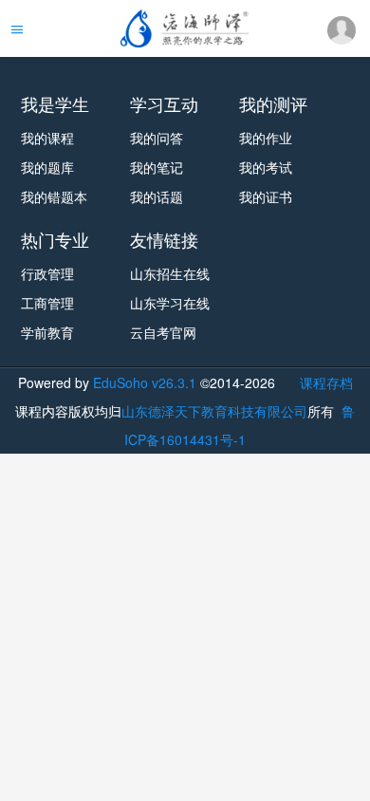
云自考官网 (163, 332)
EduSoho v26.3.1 (144, 382)
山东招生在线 (170, 273)
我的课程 (47, 137)
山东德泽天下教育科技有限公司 (214, 410)
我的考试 (265, 167)
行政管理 (47, 273)
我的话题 (156, 196)
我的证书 (265, 196)
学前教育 (47, 332)
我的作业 (265, 137)
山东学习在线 (170, 302)
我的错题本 (54, 196)
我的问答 (156, 137)
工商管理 (47, 302)
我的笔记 (156, 167)
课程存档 (326, 382)
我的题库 (47, 167)
